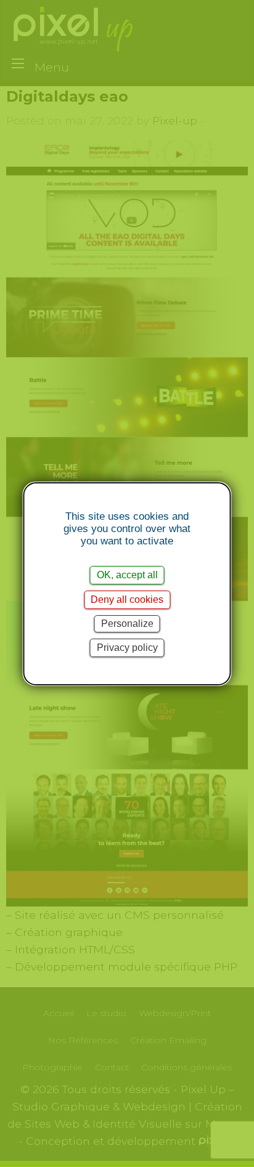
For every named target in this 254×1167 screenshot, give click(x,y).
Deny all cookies (127, 599)
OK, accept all (127, 575)
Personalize (127, 623)
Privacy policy (127, 647)
